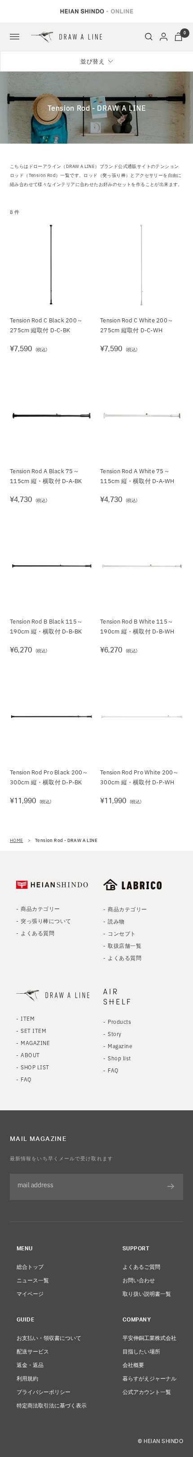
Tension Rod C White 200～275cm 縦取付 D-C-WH (136, 325)
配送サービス (33, 1351)
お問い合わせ (139, 1280)
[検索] (149, 36)
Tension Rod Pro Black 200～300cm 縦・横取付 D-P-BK (49, 777)
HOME (16, 840)
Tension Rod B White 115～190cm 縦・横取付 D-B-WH (137, 626)
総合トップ (30, 1266)
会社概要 (133, 1364)
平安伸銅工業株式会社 (149, 1337)
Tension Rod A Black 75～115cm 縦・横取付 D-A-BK (46, 475)
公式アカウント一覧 (147, 1391)
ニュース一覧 (33, 1280)
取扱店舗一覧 (124, 945)
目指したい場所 (141, 1351)
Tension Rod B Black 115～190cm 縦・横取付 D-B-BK (46, 626)
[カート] (178, 36)
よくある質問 (37, 933)
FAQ (26, 1079)
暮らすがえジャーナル (149, 1378)
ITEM (28, 1018)
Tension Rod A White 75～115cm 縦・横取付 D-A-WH (137, 475)
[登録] (170, 1187)
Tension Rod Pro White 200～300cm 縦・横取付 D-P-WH (139, 777)
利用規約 (27, 1378)
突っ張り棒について (46, 920)
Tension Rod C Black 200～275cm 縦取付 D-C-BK (46, 325)
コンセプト (122, 933)
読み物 (116, 921)
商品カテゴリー (40, 908)
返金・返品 (30, 1364)
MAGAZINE (35, 1042)
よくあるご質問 (141, 1266)
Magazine (120, 1046)
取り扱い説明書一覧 (147, 1293)
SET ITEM (33, 1030)
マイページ (30, 1293)
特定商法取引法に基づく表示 (52, 1405)
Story (114, 1033)
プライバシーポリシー (43, 1391)
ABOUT (30, 1055)
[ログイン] (163, 36)
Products (119, 1021)
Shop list (119, 1058)
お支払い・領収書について (49, 1337)
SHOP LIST (35, 1067)
